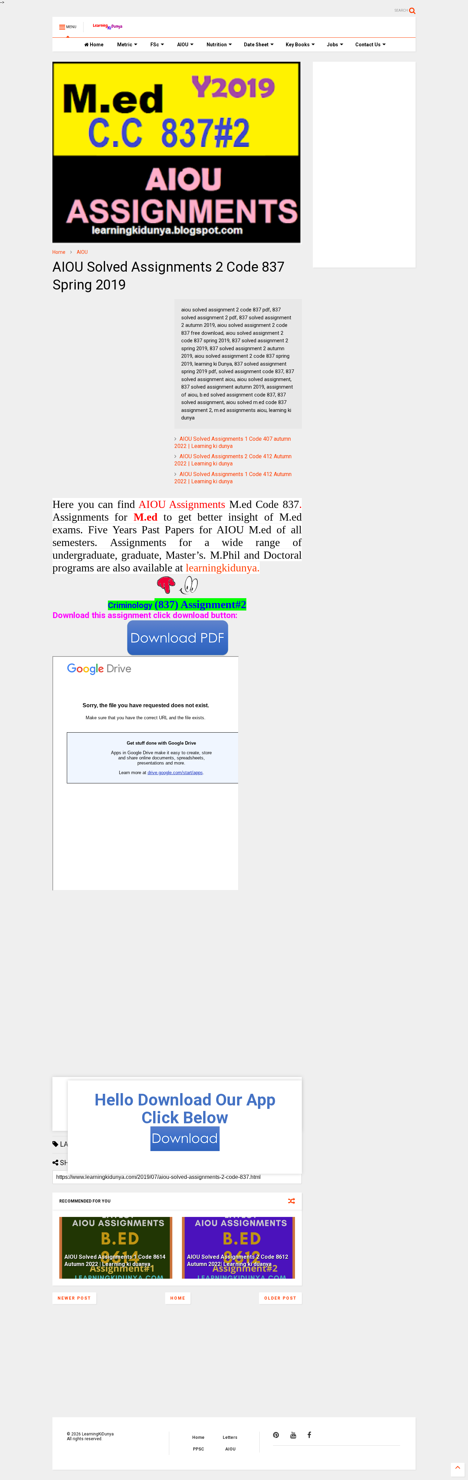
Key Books (298, 44)
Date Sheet (256, 44)
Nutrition (217, 44)
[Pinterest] (276, 1435)
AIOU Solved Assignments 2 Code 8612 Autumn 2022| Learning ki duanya (237, 1260)
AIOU (182, 44)
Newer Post (74, 1298)
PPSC (198, 1449)
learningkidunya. (223, 567)
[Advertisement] (95, 342)
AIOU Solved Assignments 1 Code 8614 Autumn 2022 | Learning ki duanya (114, 1260)
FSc (154, 44)
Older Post (280, 1298)
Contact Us (368, 44)
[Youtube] (293, 1435)
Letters (230, 1437)
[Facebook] (309, 1435)
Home (96, 44)
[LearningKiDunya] (108, 29)
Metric (124, 44)
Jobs (332, 44)
